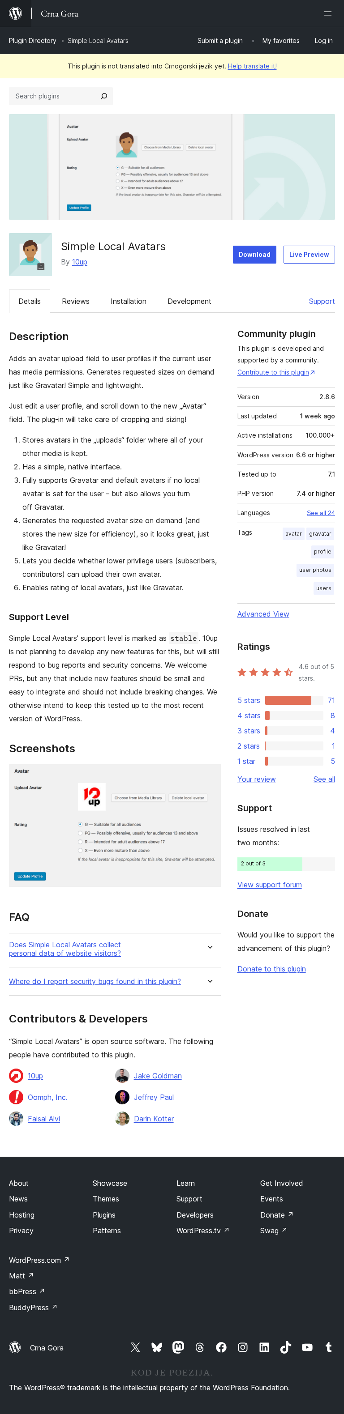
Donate (277, 1214)
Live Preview (309, 254)
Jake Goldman (158, 1075)
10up (79, 261)
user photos (315, 569)
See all (324, 779)
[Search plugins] (104, 96)
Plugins (104, 1214)
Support (322, 301)
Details (29, 301)
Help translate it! (252, 66)
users (323, 588)
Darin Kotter (154, 1118)
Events (271, 1198)
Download (255, 254)
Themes (106, 1198)
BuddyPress (33, 1307)
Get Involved (281, 1183)
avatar (293, 533)
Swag (274, 1230)
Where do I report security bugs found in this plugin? (95, 981)
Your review (256, 779)
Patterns (107, 1230)
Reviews (76, 301)
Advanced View (263, 613)
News (18, 1198)
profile (322, 551)
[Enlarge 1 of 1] (208, 776)
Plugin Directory (32, 40)
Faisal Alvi (44, 1118)
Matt (21, 1275)
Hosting (21, 1214)
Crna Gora (47, 1347)
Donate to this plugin (271, 968)
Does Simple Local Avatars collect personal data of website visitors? (65, 949)
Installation (128, 301)
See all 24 (321, 512)
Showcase (110, 1183)
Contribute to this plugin (273, 372)
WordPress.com (39, 1260)
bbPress (27, 1291)
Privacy (21, 1230)
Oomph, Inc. (48, 1097)
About (19, 1183)
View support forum (269, 884)
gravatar (320, 533)
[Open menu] (329, 13)
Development (189, 301)
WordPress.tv (203, 1230)
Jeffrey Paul (154, 1097)
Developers (195, 1214)
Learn (185, 1183)
